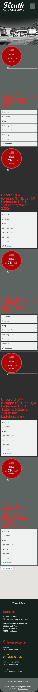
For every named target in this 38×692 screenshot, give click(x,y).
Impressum (12, 681)
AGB (28, 681)
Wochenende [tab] (7, 144)
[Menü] (32, 6)
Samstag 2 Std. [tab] (8, 126)
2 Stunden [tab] (6, 112)
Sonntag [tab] (5, 139)
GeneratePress (23, 689)
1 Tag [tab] (4, 121)
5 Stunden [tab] (6, 117)
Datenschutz (21, 681)
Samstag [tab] (5, 135)
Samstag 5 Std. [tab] (8, 130)
